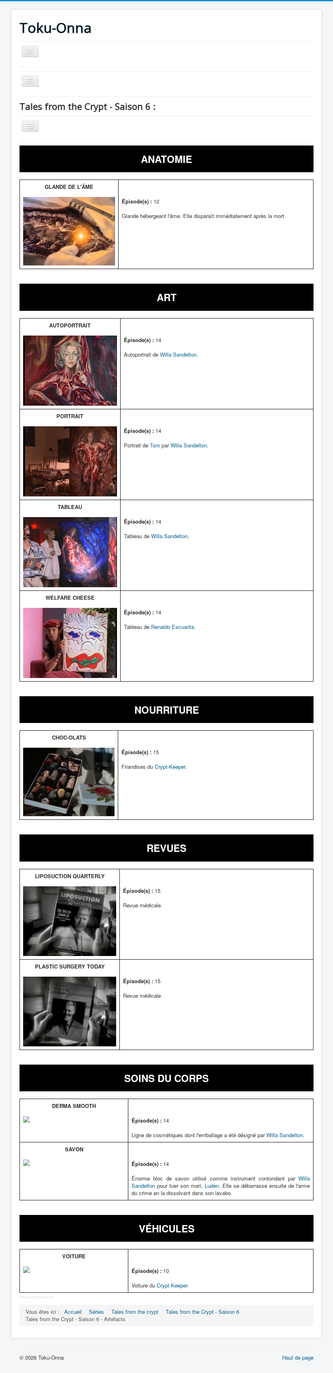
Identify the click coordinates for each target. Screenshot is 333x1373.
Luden (212, 1185)
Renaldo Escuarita (172, 627)
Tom (155, 445)
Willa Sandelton (178, 354)
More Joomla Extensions (36, 1297)
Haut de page (298, 1357)
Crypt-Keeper (170, 766)
